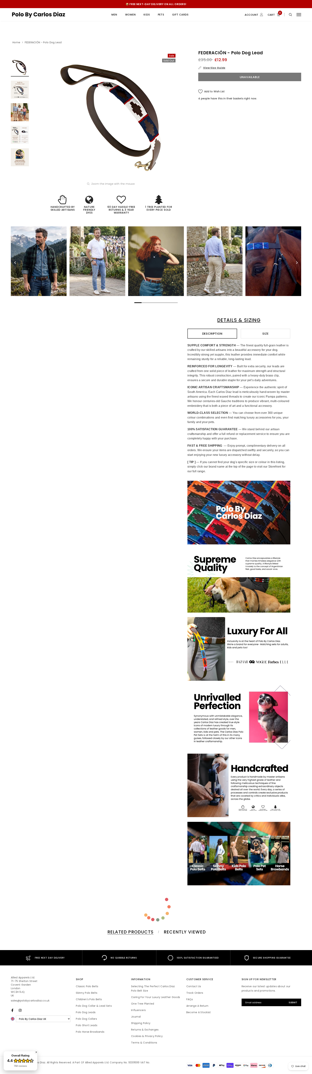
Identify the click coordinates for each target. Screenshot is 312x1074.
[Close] (206, 487)
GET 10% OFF (156, 556)
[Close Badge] (36, 1052)
